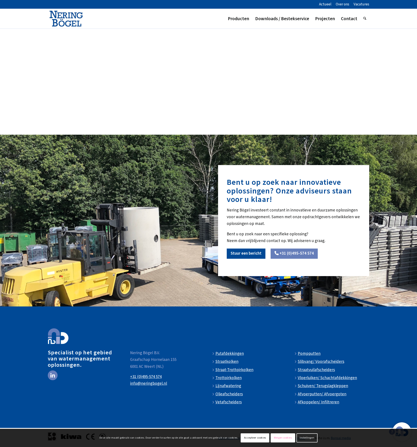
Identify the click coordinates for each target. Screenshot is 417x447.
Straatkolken (226, 362)
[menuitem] (325, 4)
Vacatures (361, 4)
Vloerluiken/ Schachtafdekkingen (327, 378)
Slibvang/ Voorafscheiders (321, 362)
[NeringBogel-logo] (66, 18)
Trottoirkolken (228, 378)
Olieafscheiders (229, 394)
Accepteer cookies (255, 438)
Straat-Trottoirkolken (234, 370)
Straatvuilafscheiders (316, 370)
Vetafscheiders (228, 402)
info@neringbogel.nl (148, 383)
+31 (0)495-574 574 (146, 377)
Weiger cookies (283, 438)
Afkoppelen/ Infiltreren (318, 402)
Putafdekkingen (229, 354)
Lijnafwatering (228, 386)
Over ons (342, 4)
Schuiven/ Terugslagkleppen (323, 386)
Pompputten (309, 354)
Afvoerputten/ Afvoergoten (322, 394)
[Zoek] (364, 18)
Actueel (325, 4)
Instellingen (307, 438)
